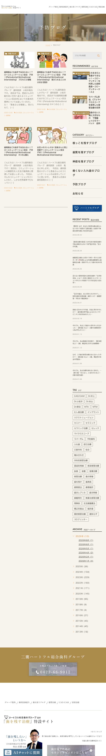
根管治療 (78, 477)
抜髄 (84, 471)
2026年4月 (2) (86, 553)
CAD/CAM (79, 396)
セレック (95, 428)
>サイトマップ (96, 731)
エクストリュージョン (83, 418)
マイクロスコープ (81, 434)
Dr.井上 (91, 396)
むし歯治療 (79, 412)
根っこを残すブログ (81, 97)
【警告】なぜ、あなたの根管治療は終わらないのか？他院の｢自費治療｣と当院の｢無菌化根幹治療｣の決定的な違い (87, 228)
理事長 (77, 503)
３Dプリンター (80, 519)
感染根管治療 (93, 466)
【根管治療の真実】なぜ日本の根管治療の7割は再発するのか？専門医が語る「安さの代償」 (87, 244)
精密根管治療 (80, 514)
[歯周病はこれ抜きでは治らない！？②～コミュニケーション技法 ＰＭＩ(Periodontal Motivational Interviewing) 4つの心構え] (19, 135)
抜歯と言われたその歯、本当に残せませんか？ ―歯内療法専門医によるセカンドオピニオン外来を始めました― (87, 312)
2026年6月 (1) (86, 544)
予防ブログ (12, 53)
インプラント (93, 412)
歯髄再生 (78, 498)
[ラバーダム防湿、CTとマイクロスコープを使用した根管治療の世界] (80, 99)
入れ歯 (77, 444)
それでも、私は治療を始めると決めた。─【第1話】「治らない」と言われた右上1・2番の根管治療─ (87, 373)
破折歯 (90, 509)
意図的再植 (79, 466)
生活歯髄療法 (89, 503)
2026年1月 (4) (86, 561)
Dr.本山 (89, 401)
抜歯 (76, 471)
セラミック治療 (81, 428)
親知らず (93, 514)
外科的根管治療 (81, 460)
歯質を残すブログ (83, 152)
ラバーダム (78, 439)
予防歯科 (91, 439)
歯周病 (8, 115)
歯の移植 (89, 477)
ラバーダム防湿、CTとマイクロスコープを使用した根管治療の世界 (95, 102)
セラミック (90, 423)
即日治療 (87, 444)
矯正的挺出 (79, 509)
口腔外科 (78, 450)
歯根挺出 (78, 487)
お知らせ (44, 129)
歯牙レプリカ (80, 493)
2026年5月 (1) (86, 549)
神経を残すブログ (83, 161)
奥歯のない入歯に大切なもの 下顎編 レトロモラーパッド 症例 (95, 118)
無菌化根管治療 (92, 498)
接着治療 (93, 471)
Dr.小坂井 (19, 112)
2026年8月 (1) (86, 540)
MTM (95, 407)
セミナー (78, 423)
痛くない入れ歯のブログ (82, 73)
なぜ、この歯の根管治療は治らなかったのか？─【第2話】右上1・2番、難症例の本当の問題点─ (87, 357)
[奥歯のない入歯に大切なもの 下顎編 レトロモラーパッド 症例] (80, 115)
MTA (86, 407)
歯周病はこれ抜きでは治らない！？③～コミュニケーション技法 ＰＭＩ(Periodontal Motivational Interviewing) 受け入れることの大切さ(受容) (51, 77)
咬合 (87, 450)
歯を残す (78, 482)
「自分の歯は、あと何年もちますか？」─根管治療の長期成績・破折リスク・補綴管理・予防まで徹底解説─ (87, 296)
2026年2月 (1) (86, 557)
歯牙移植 (93, 493)
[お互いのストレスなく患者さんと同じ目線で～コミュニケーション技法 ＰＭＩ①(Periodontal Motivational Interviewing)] (52, 135)
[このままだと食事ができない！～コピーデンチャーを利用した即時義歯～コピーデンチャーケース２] (80, 75)
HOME (48, 45)
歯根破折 (89, 487)
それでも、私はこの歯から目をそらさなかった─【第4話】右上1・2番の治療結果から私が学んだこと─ (87, 328)
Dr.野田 (77, 407)
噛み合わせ (79, 455)
